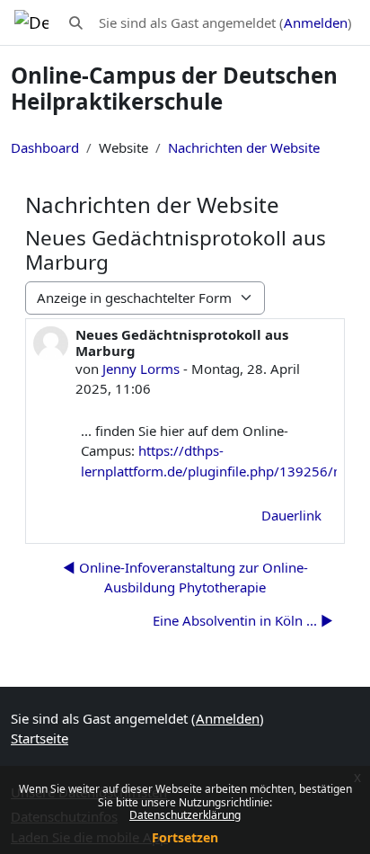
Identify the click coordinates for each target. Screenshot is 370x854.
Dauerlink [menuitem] (291, 515)
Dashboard (45, 147)
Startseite (39, 738)
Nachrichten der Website (244, 147)
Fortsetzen (185, 837)
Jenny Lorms (141, 369)
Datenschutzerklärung (185, 815)
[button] (76, 23)
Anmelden (316, 22)
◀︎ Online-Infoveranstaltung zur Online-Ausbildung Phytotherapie (185, 577)
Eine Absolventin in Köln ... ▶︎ (243, 620)
